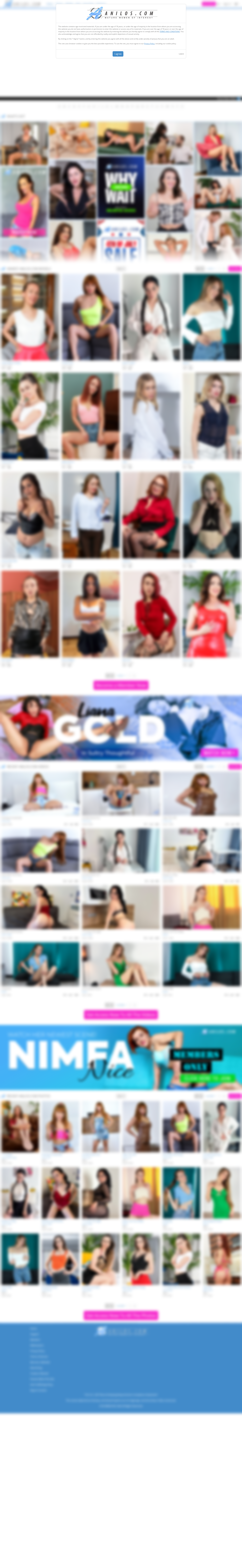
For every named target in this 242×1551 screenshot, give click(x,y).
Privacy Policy (149, 43)
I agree (118, 53)
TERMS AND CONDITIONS (170, 31)
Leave (181, 53)
